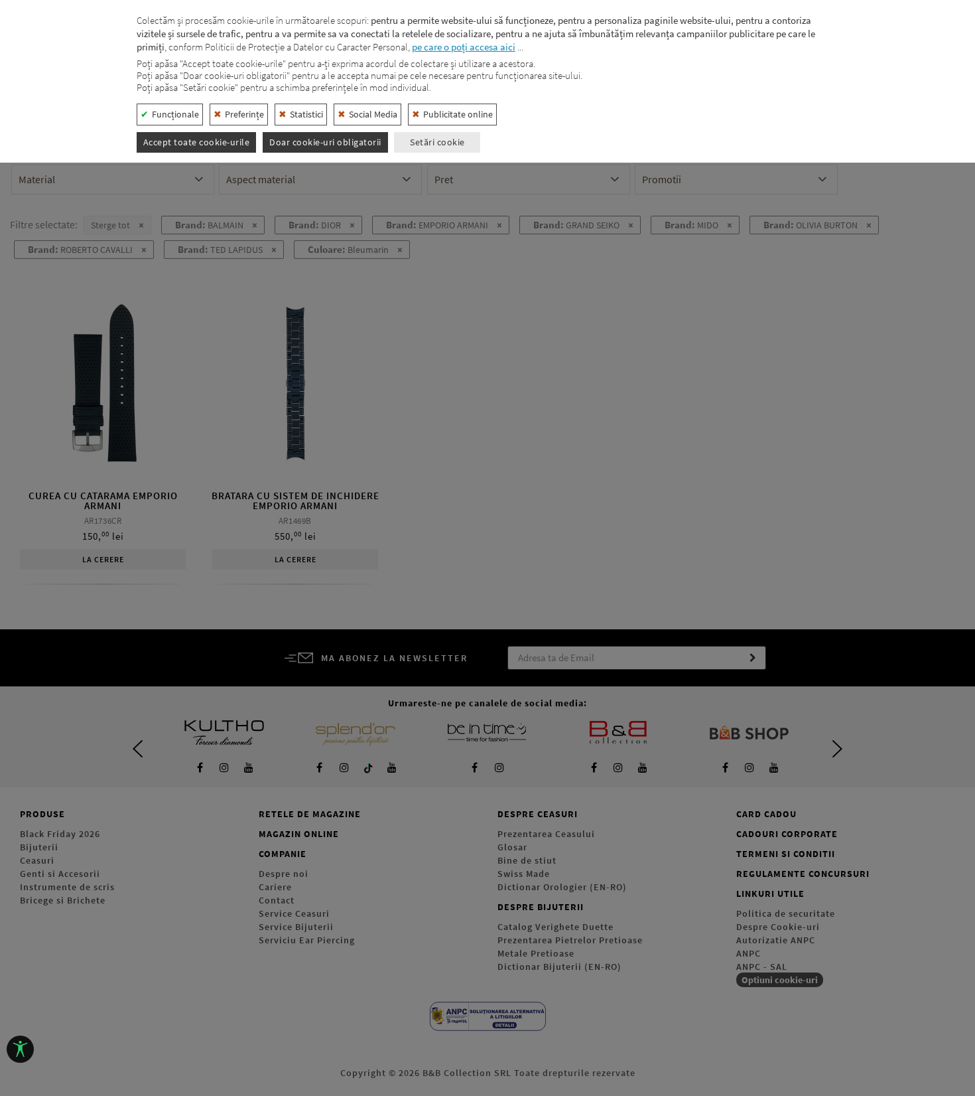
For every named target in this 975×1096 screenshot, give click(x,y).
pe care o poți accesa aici (463, 46)
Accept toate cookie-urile (196, 142)
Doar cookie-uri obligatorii (325, 142)
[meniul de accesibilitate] (20, 1049)
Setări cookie (437, 142)
